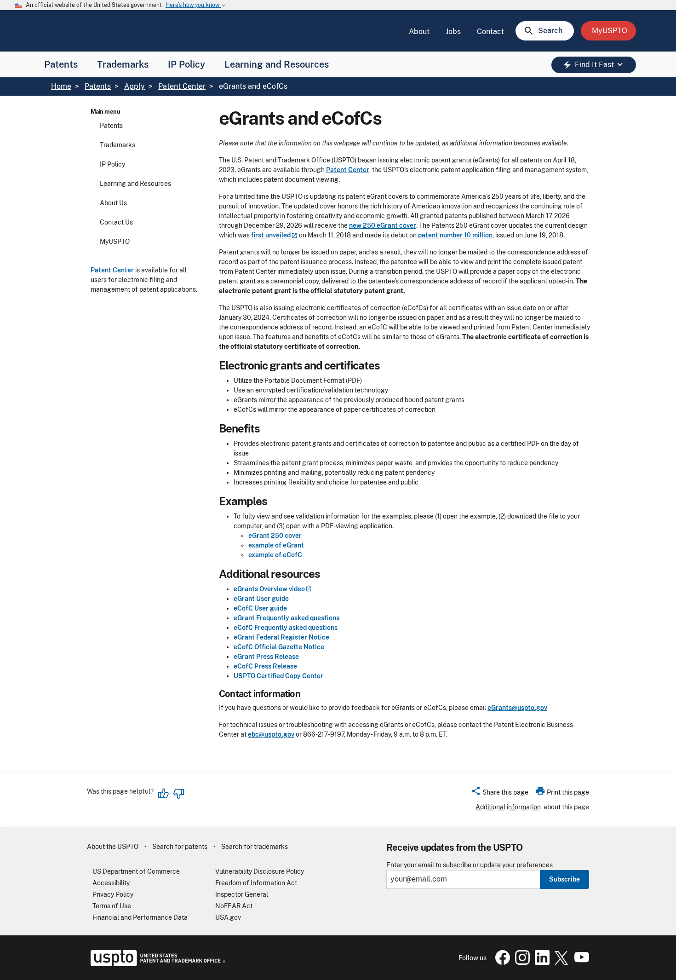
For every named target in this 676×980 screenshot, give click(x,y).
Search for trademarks (254, 846)
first (271, 235)
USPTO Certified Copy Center (278, 676)
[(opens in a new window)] (520, 962)
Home (61, 86)
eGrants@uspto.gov (517, 707)
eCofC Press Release (265, 666)
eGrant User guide (261, 598)
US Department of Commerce (136, 871)
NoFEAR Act (233, 906)
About (419, 31)
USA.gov (228, 917)
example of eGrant (276, 545)
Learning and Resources (276, 64)
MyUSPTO (115, 241)
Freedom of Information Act (256, 883)
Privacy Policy (112, 894)
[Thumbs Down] (178, 793)
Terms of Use (111, 906)
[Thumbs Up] (163, 793)
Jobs (453, 31)
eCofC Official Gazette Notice (279, 647)
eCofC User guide (260, 608)
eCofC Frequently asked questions (286, 627)
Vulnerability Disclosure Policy (259, 871)
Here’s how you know (196, 5)
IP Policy (186, 64)
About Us (113, 203)
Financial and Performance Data (140, 917)
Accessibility (111, 883)
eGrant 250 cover (275, 535)
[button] (499, 793)
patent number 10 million (455, 235)
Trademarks (123, 64)
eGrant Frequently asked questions (286, 618)
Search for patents (179, 846)
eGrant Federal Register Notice (281, 637)
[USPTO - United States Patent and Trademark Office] (156, 964)
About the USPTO (112, 846)
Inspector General (241, 894)
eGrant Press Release (266, 656)
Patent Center (182, 86)
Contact (490, 31)
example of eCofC (275, 555)
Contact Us (116, 222)
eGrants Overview (269, 589)
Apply (134, 86)
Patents (61, 64)
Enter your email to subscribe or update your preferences (469, 865)
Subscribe (564, 879)
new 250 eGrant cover (382, 225)
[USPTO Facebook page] (501, 962)
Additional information (508, 807)
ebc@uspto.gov (271, 734)
